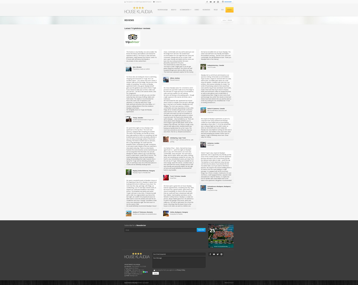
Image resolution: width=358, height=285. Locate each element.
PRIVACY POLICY (229, 283)
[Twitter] (214, 2)
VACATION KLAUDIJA (163, 10)
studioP (146, 283)
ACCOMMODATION (184, 10)
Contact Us (158, 2)
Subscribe (201, 230)
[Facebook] (207, 2)
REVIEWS (229, 10)
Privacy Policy (181, 270)
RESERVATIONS (206, 10)
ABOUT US (173, 10)
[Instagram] (218, 2)
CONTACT (196, 10)
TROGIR (216, 10)
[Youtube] (211, 2)
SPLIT (222, 10)
